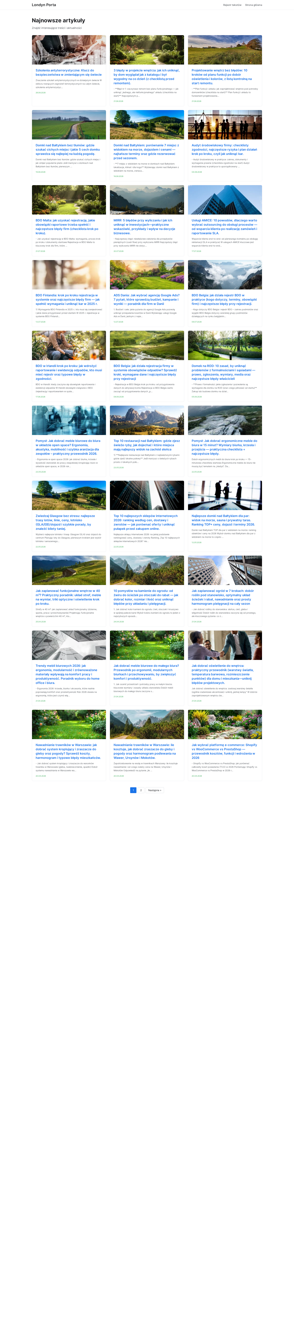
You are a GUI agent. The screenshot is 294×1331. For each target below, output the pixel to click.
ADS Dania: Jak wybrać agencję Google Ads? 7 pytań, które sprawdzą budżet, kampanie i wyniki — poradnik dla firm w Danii (147, 299)
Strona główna (253, 4)
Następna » (154, 790)
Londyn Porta (44, 5)
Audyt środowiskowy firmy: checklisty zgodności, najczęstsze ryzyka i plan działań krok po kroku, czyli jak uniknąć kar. (224, 149)
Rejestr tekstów (232, 4)
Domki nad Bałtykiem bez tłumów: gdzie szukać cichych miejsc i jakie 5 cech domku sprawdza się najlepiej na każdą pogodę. (68, 149)
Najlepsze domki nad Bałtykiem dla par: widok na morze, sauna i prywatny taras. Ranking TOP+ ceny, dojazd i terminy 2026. (223, 520)
